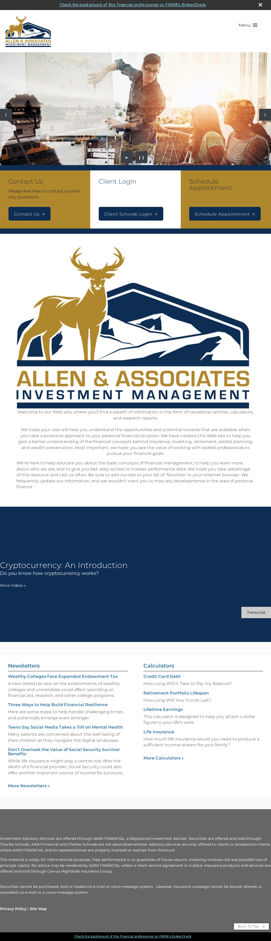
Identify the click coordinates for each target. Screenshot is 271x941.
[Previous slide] (6, 115)
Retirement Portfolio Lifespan (176, 693)
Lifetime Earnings (163, 709)
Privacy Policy (13, 908)
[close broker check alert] (260, 5)
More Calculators (163, 758)
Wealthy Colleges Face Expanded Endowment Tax (63, 676)
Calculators (158, 666)
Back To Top (249, 926)
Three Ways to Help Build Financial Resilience (58, 704)
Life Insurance (158, 731)
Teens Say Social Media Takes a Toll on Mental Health (65, 727)
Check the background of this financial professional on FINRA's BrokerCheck (133, 4)
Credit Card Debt (162, 676)
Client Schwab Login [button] (128, 214)
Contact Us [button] (27, 214)
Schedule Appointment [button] (222, 214)
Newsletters (24, 666)
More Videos (13, 585)
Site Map (38, 908)
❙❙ (141, 157)
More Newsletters (29, 785)
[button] (248, 25)
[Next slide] (265, 115)
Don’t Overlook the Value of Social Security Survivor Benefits (64, 751)
